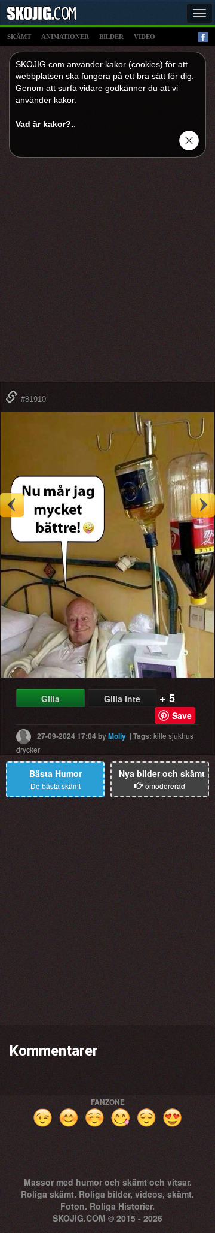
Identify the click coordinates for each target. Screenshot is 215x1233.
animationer (65, 36)
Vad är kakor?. (44, 124)
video (144, 36)
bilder (111, 36)
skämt (19, 36)
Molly (117, 735)
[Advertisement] (107, 274)
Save (182, 715)
